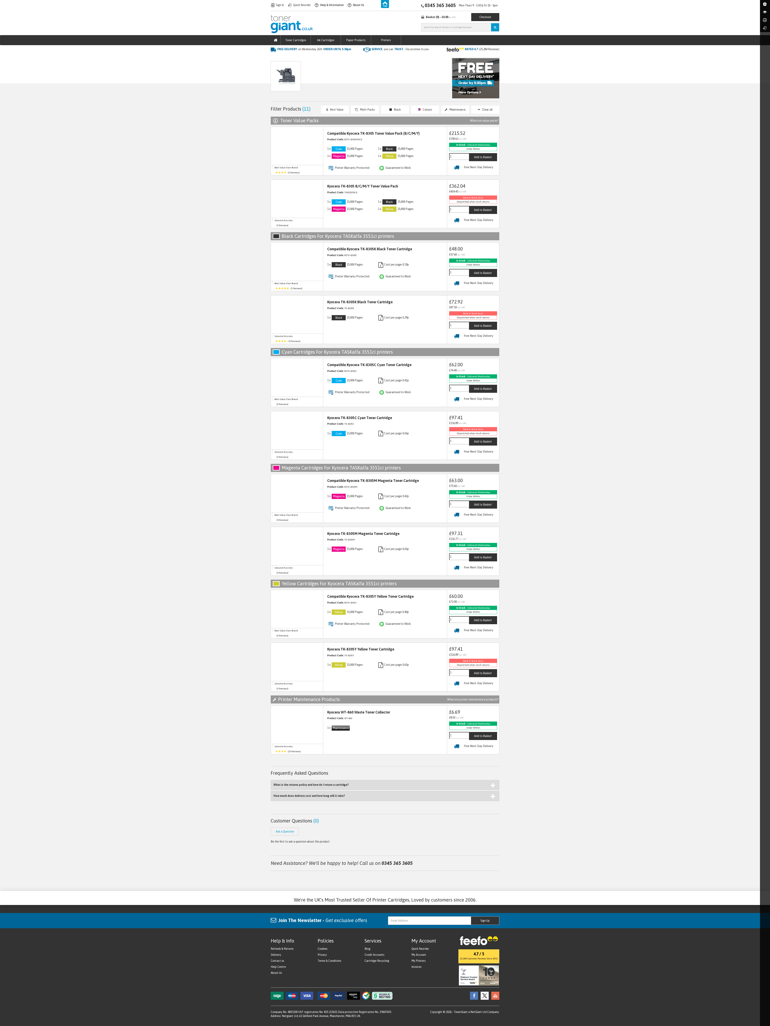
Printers (386, 40)
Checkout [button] (485, 17)
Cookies (322, 948)
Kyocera (317, 57)
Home (275, 57)
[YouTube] (494, 995)
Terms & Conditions (329, 960)
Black (397, 109)
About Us (276, 972)
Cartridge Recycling (377, 960)
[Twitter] (484, 995)
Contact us (277, 960)
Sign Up (485, 920)
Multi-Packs (367, 109)
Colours (427, 109)
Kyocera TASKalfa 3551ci (344, 57)
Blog (367, 948)
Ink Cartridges (325, 40)
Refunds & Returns (282, 948)
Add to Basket (483, 157)
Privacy (322, 954)
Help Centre (278, 966)
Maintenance (457, 109)
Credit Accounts (374, 954)
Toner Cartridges (295, 40)
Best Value (336, 109)
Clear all (487, 109)
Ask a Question (355, 78)
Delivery (276, 954)
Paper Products (356, 40)
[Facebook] (473, 995)
